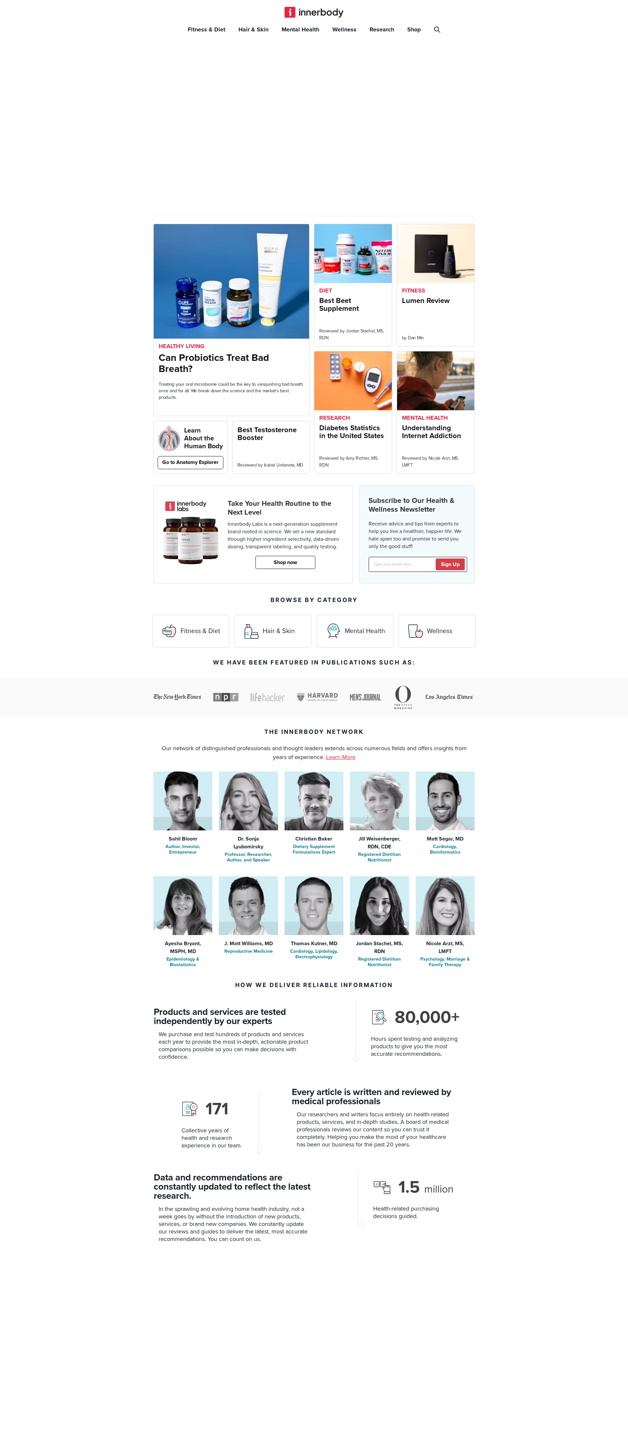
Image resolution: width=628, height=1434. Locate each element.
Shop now (285, 562)
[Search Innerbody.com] (438, 29)
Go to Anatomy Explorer (190, 462)
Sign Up (450, 564)
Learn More (341, 757)
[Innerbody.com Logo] (314, 12)
